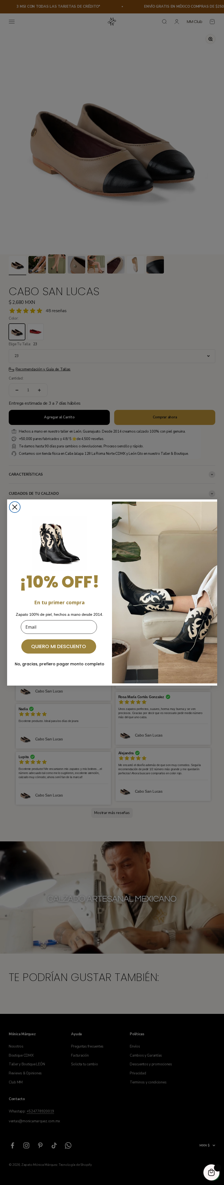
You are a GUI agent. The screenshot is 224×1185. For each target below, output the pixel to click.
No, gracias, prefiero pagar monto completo (59, 664)
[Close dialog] (14, 507)
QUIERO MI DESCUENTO (58, 646)
